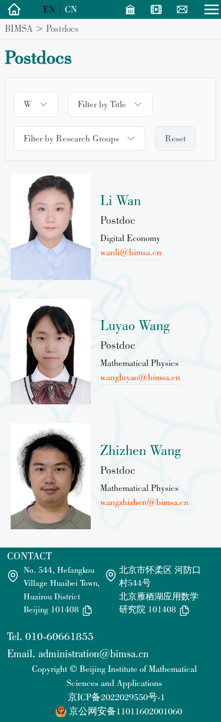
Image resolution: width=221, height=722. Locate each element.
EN (49, 9)
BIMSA (19, 28)
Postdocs (62, 28)
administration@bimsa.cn (93, 653)
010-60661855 (59, 636)
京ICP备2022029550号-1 (116, 697)
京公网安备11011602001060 (125, 711)
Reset (175, 138)
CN (71, 9)
